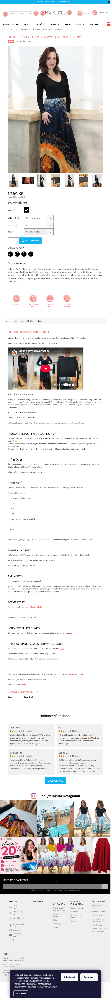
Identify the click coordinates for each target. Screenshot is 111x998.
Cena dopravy (97, 925)
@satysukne (17, 940)
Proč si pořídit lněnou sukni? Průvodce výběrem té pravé (13, 959)
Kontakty (56, 927)
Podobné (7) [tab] (19, 321)
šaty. (24, 685)
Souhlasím (89, 977)
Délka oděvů (75, 911)
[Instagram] (49, 302)
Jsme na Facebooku (18, 925)
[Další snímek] (101, 109)
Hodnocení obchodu (55, 715)
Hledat (29, 13)
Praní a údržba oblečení (75, 916)
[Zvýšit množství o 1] (17, 239)
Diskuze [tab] (39, 321)
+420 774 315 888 (18, 913)
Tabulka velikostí (76, 908)
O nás (55, 920)
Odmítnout (69, 977)
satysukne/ (17, 930)
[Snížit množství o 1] (17, 242)
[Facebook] (33, 302)
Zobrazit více (55, 780)
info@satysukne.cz (78, 674)
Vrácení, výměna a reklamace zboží (99, 929)
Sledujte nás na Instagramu (59, 796)
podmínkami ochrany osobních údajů (67, 890)
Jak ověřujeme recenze (97, 906)
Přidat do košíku (32, 240)
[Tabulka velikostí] (66, 302)
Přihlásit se (105, 886)
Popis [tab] (8, 321)
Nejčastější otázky (57, 915)
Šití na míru (74, 921)
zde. (71, 633)
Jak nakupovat (97, 915)
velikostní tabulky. (35, 607)
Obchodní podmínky (99, 911)
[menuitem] (10, 24)
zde (47, 980)
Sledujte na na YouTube (18, 935)
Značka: (23, 41)
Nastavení (21, 993)
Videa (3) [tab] (29, 321)
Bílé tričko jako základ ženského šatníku (11, 965)
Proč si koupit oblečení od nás (59, 909)
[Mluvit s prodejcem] (16, 302)
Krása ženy (57, 924)
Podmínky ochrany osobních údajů (99, 920)
